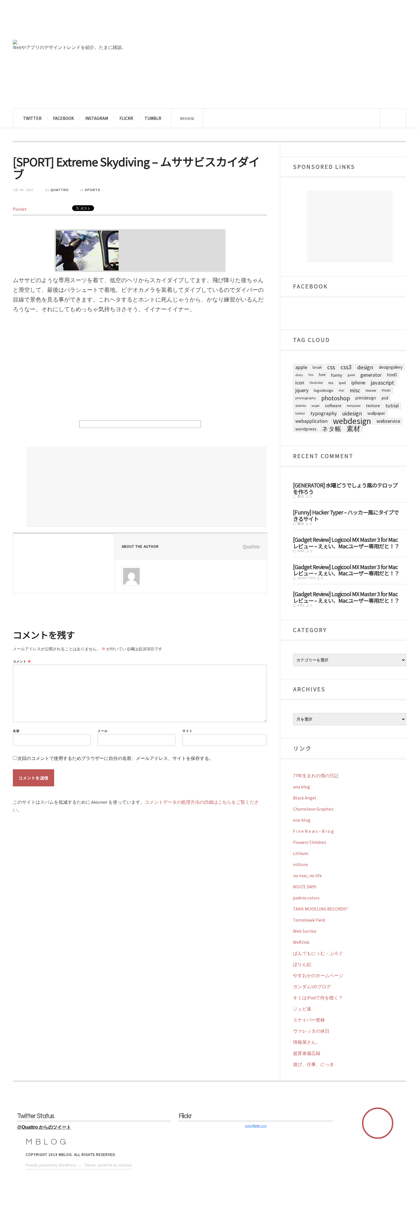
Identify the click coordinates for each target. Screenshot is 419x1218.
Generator (371, 375)
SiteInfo (300, 405)
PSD (384, 398)
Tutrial (392, 406)
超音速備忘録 (306, 1053)
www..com (256, 1125)
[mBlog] (75, 22)
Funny (336, 375)
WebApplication (311, 421)
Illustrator (316, 383)
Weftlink (301, 942)
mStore (300, 864)
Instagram (96, 118)
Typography (323, 413)
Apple (301, 367)
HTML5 (392, 375)
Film (311, 375)
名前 (16, 731)
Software (333, 405)
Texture (373, 405)
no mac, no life (307, 875)
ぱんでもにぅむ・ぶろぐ (318, 953)
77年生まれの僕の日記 (316, 775)
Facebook (63, 118)
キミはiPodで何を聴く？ (318, 997)
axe (301, 551)
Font (322, 374)
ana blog (301, 787)
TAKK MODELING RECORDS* (320, 909)
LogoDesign (323, 390)
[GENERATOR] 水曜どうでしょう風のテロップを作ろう (345, 488)
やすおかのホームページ (318, 975)
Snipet (315, 406)
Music (386, 390)
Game (351, 375)
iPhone (358, 383)
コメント (22, 661)
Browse (187, 118)
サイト (187, 731)
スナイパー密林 (309, 1020)
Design (365, 367)
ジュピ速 (302, 1009)
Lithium (300, 853)
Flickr (126, 118)
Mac (341, 390)
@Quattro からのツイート (44, 1127)
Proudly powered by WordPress (51, 1165)
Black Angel (304, 798)
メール (102, 731)
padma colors (306, 898)
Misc (355, 390)
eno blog (301, 820)
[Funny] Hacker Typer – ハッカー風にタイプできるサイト (346, 515)
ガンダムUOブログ (312, 986)
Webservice (388, 421)
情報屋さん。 (306, 1042)
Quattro (59, 190)
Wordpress (305, 429)
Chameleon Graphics (313, 809)
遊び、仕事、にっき (313, 1064)
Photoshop (335, 398)
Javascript (382, 382)
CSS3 (346, 367)
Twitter (32, 118)
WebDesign (352, 421)
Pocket (20, 209)
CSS (331, 367)
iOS (330, 382)
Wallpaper (376, 413)
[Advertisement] (146, 486)
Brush (317, 367)
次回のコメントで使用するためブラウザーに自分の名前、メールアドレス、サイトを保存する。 (115, 758)
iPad (342, 382)
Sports (92, 190)
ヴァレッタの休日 (311, 1031)
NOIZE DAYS (304, 886)
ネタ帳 (331, 428)
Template (354, 405)
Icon (299, 383)
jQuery (301, 390)
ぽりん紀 (302, 964)
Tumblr (153, 118)
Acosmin (125, 1165)
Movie (371, 390)
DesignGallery (390, 367)
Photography (305, 398)
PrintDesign (365, 398)
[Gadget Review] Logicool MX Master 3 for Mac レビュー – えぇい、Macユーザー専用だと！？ (346, 542)
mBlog (47, 1141)
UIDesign (352, 413)
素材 (353, 428)
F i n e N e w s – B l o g (313, 831)
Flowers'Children (309, 842)
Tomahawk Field (309, 920)
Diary (299, 375)
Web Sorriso (304, 931)
